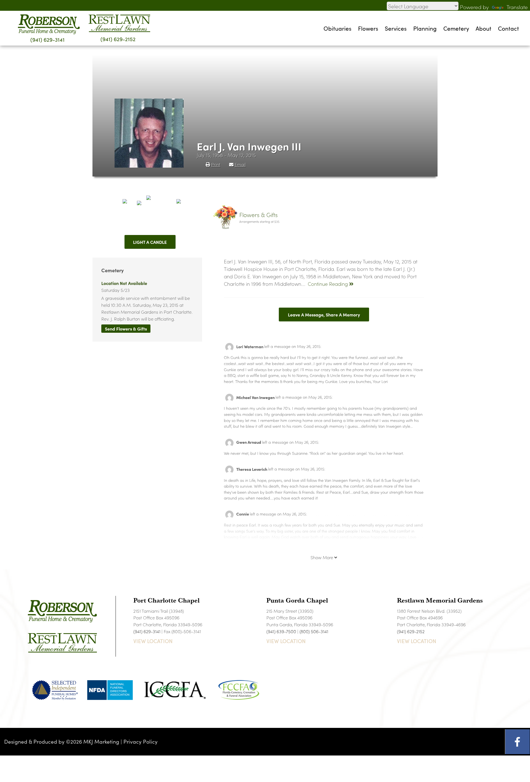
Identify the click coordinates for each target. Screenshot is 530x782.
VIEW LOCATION (153, 641)
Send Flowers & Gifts (126, 329)
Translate (517, 6)
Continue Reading (328, 283)
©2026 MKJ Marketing (92, 741)
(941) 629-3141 (47, 39)
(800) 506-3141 (314, 631)
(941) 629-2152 (118, 39)
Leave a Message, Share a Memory (324, 314)
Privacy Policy (140, 741)
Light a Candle (150, 242)
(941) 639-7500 (281, 631)
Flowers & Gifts (258, 214)
